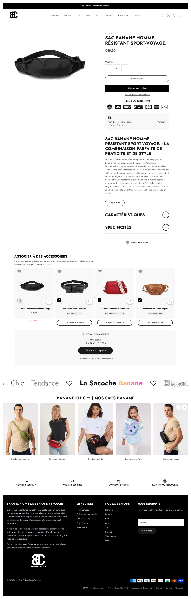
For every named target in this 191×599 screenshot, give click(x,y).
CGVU (85, 588)
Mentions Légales (97, 588)
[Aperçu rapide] (49, 301)
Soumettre (147, 530)
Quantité (109, 61)
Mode (137, 15)
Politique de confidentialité (118, 588)
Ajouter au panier (137, 78)
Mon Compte (83, 509)
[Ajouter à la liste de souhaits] (19, 271)
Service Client (83, 518)
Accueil (108, 33)
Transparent (123, 15)
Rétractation (179, 588)
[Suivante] (184, 407)
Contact (169, 588)
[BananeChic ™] (13, 15)
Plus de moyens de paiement (137, 95)
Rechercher (82, 527)
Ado (88, 15)
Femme (67, 15)
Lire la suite (115, 202)
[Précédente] (178, 407)
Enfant (109, 15)
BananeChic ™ (18, 580)
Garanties (159, 588)
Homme (54, 15)
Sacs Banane (83, 523)
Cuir (78, 15)
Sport (97, 15)
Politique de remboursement (141, 588)
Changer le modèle (75, 322)
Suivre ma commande (87, 514)
